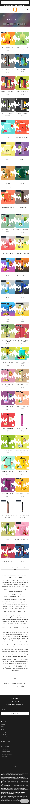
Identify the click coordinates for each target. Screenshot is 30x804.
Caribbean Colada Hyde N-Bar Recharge (22, 252)
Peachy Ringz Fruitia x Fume (8, 48)
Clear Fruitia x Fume (22, 47)
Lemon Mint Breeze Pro (8, 537)
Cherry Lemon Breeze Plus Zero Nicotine (7, 561)
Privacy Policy (5, 744)
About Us (3, 734)
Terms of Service (5, 751)
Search (3, 724)
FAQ (2, 727)
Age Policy (4, 756)
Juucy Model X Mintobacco (22, 206)
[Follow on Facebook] (2, 761)
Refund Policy (5, 746)
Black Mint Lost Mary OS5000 (22, 182)
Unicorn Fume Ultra (8, 384)
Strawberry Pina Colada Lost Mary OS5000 (7, 206)
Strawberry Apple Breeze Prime (22, 92)
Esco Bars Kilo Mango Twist (22, 494)
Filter (7, 28)
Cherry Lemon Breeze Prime (7, 92)
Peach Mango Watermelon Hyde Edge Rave (22, 274)
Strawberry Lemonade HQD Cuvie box (22, 341)
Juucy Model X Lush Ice (8, 229)
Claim (2, 729)
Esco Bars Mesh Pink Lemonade (8, 516)
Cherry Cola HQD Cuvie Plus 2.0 (8, 70)
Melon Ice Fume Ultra (22, 450)
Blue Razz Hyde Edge (22, 296)
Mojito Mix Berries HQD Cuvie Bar (22, 363)
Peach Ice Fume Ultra (22, 406)
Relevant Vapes (10, 765)
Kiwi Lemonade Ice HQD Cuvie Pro (7, 341)
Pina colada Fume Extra (22, 385)
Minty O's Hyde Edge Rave (8, 297)
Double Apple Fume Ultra (7, 429)
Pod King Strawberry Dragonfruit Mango (22, 136)
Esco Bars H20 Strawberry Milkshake (22, 538)
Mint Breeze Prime (22, 69)
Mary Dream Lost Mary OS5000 (8, 182)
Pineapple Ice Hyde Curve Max (7, 363)
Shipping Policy (5, 749)
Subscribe (15, 713)
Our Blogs (3, 732)
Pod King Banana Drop (7, 158)
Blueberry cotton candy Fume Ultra (7, 407)
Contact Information (6, 754)
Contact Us (4, 737)
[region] (15, 683)
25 (25, 567)
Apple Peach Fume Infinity (7, 472)
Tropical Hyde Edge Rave (8, 274)
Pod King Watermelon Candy (7, 136)
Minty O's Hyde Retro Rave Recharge (22, 230)
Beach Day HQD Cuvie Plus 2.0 (22, 114)
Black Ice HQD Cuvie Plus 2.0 (8, 114)
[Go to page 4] (2, 567)
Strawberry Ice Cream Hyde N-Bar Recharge (8, 252)
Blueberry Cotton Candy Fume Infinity (8, 494)
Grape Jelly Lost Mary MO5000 (22, 158)
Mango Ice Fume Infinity (22, 472)
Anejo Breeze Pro (22, 560)
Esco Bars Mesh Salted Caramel (22, 516)
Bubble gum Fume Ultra (22, 429)
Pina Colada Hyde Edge (22, 319)
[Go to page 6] (27, 567)
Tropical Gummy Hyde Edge (7, 319)
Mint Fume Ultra (8, 450)
